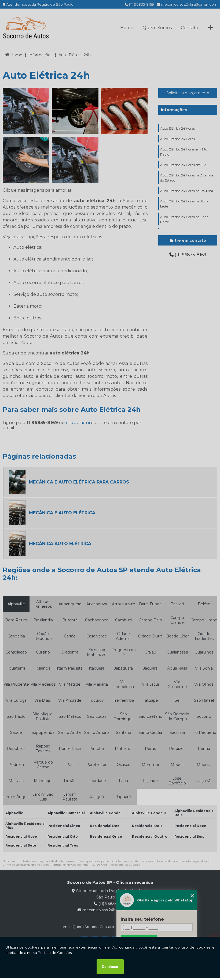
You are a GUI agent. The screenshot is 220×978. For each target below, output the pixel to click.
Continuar (110, 967)
